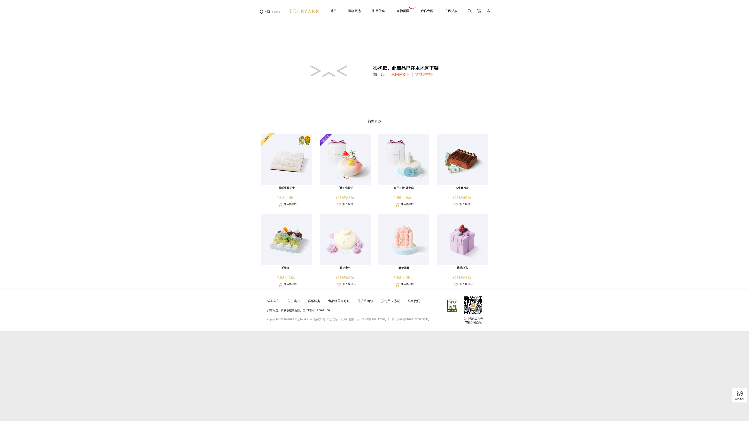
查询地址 (276, 12)
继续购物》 (425, 75)
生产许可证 (365, 301)
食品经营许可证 (339, 301)
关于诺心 (294, 301)
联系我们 (414, 301)
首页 (333, 11)
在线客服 (739, 399)
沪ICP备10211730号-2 (375, 319)
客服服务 (314, 301)
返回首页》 (401, 75)
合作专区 (427, 11)
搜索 (470, 11)
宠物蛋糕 (403, 11)
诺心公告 (273, 301)
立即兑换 (451, 11)
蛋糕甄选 (354, 11)
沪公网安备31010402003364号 (410, 319)
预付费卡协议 (390, 301)
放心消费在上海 (452, 306)
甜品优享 (378, 11)
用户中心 (488, 11)
